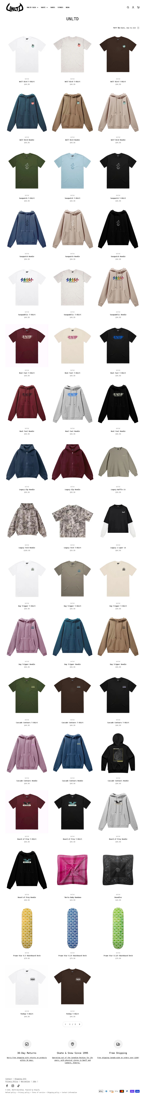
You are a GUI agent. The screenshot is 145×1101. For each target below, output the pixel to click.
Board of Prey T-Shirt (26, 839)
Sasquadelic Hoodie (118, 315)
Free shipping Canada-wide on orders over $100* (118, 1058)
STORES (60, 7)
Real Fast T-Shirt (27, 373)
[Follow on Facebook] (6, 1085)
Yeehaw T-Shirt (27, 1014)
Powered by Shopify (32, 1090)
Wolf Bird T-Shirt (27, 82)
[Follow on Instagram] (12, 1085)
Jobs (34, 1081)
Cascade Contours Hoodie (26, 781)
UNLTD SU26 (31, 7)
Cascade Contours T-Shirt (27, 723)
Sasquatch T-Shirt (27, 198)
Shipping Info (20, 1079)
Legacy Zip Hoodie (27, 489)
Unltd (27, 79)
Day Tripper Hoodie (27, 664)
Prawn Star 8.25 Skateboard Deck (72, 956)
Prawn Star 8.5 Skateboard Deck (26, 956)
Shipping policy (53, 1092)
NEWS (67, 7)
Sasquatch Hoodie (27, 256)
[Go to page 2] (79, 1024)
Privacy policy (23, 1092)
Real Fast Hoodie (27, 431)
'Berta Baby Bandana (72, 897)
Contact (8, 1079)
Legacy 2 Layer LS (118, 548)
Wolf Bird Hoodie (27, 140)
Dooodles (118, 897)
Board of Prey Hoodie (118, 839)
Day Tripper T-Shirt (26, 606)
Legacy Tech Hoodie (27, 548)
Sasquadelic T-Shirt (26, 315)
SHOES (52, 7)
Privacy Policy (11, 1081)
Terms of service (38, 1092)
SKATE (43, 7)
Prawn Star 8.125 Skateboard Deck (118, 956)
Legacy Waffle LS (118, 489)
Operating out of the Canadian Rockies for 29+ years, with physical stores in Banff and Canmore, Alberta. (72, 1060)
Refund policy (10, 1092)
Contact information (69, 1092)
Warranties (25, 1081)
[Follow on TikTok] (18, 1085)
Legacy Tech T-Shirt (72, 548)
